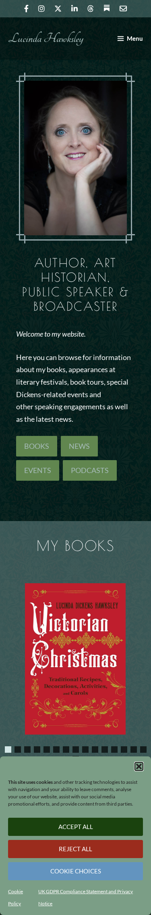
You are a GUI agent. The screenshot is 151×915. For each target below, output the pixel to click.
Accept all (75, 826)
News (79, 446)
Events (37, 470)
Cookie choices (75, 871)
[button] (139, 766)
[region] (75, 665)
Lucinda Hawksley (45, 38)
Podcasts (90, 470)
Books (36, 446)
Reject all (75, 848)
